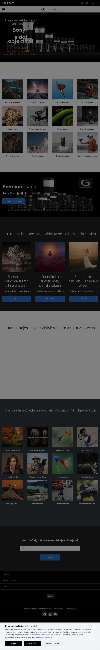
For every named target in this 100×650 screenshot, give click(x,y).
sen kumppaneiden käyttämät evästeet (45, 635)
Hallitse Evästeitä (52, 643)
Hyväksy (13, 643)
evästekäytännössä (45, 637)
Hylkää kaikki (32, 643)
